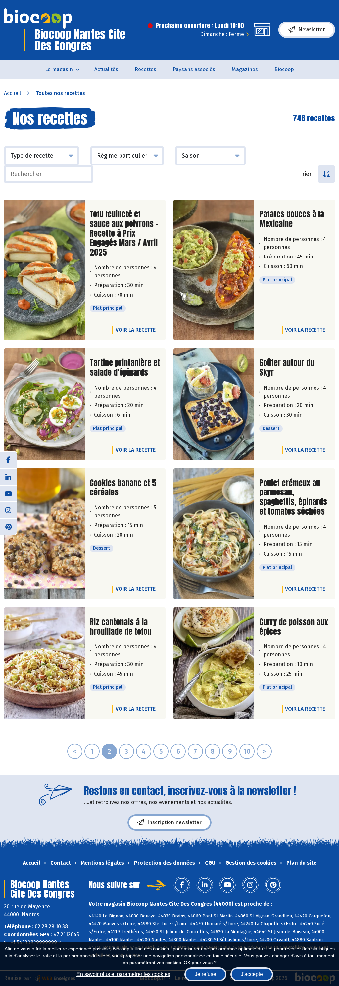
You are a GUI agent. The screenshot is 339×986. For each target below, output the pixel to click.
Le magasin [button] (59, 69)
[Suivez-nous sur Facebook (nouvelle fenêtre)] (8, 460)
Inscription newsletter (174, 822)
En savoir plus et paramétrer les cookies (123, 974)
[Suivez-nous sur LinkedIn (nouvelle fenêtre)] (8, 476)
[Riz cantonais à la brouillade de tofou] (44, 663)
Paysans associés (194, 69)
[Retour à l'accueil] (38, 18)
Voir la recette (136, 330)
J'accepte (252, 974)
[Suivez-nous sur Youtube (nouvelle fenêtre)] (8, 493)
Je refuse (205, 974)
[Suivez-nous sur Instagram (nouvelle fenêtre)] (8, 509)
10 (247, 751)
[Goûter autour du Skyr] (213, 404)
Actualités (106, 69)
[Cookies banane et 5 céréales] (44, 533)
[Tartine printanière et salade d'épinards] (44, 404)
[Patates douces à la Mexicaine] (213, 270)
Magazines (245, 69)
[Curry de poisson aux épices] (213, 663)
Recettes (145, 69)
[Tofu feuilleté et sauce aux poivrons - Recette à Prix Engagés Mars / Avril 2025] (44, 270)
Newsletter (311, 29)
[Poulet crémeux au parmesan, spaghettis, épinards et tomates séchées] (213, 533)
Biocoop (284, 69)
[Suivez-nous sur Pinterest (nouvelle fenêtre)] (8, 526)
